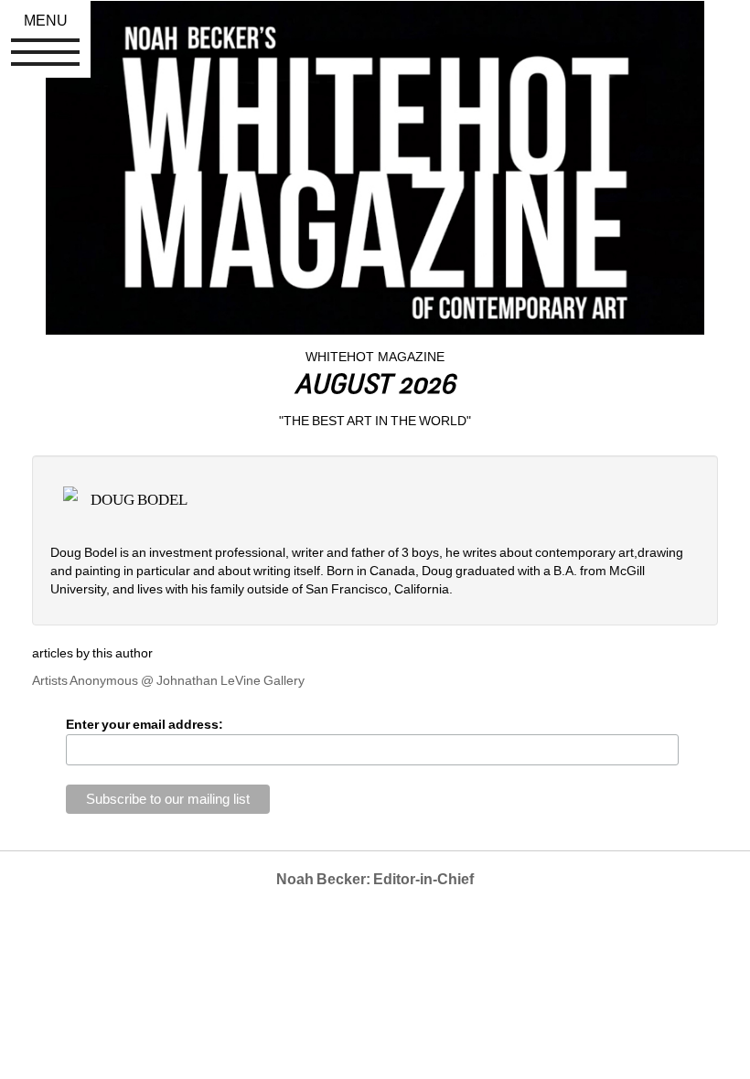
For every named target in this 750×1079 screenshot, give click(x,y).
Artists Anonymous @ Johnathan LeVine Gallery (168, 680)
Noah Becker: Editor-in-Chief (375, 879)
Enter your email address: (144, 724)
